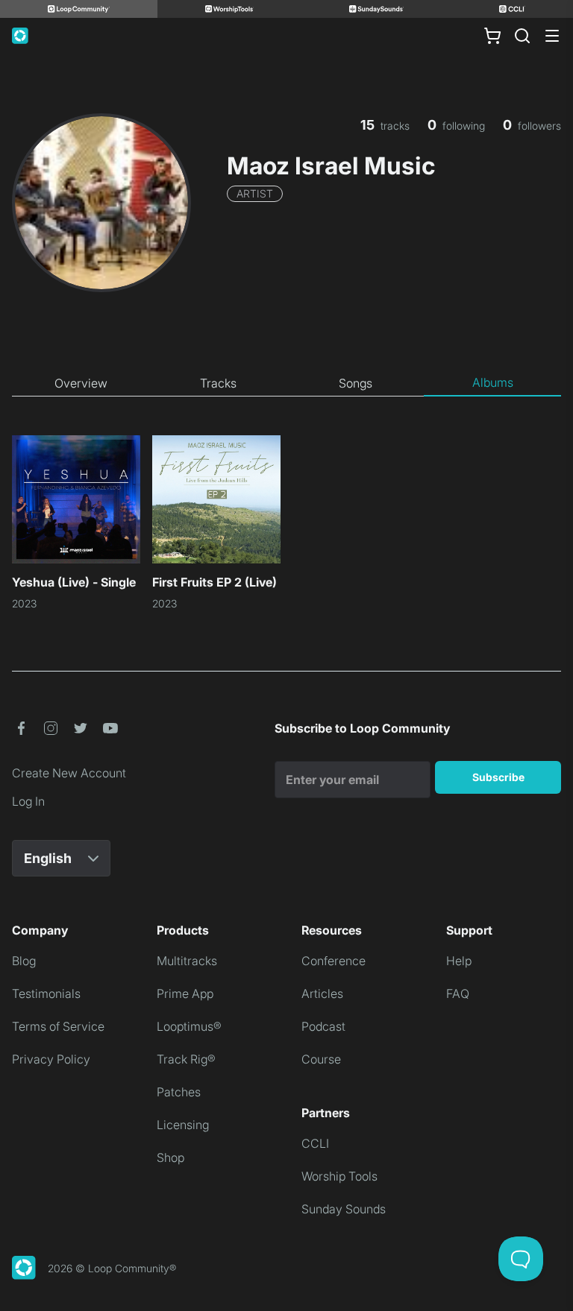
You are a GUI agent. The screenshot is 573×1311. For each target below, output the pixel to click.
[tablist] (286, 383)
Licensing (183, 1124)
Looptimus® (189, 1026)
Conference (333, 960)
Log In (28, 801)
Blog (24, 960)
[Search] (522, 36)
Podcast (323, 1026)
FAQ (457, 993)
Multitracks (187, 960)
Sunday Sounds (343, 1208)
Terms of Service (58, 1026)
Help (459, 960)
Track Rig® (186, 1059)
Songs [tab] (355, 383)
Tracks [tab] (218, 383)
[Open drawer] (552, 36)
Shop (170, 1157)
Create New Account (69, 772)
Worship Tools (339, 1176)
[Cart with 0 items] (492, 36)
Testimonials (46, 993)
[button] (21, 728)
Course (321, 1059)
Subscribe (498, 777)
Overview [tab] (80, 383)
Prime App (185, 993)
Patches (179, 1091)
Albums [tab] (492, 382)
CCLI (315, 1143)
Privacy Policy (51, 1059)
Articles (322, 993)
